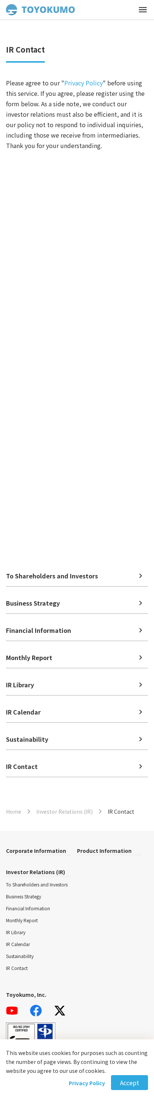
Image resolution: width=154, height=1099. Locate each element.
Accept (129, 1082)
